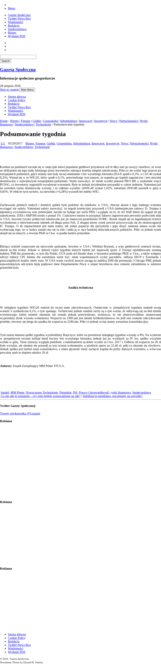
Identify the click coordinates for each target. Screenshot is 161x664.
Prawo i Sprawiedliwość (94, 392)
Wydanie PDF (17, 36)
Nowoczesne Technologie (42, 392)
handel (5, 392)
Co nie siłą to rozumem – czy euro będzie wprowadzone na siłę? (40, 396)
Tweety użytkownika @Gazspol (20, 413)
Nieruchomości (128, 121)
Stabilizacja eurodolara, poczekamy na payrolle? (113, 396)
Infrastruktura (68, 121)
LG (3, 143)
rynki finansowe (121, 392)
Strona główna (17, 96)
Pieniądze (65, 392)
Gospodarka (50, 121)
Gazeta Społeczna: (19, 15)
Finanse (25, 121)
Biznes (12, 32)
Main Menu (27, 89)
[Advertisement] (80, 461)
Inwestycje (101, 121)
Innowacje (85, 121)
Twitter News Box (19, 18)
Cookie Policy (17, 100)
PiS (75, 392)
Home (4, 121)
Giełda (37, 121)
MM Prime (17, 392)
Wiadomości (15, 22)
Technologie (43, 124)
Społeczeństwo (17, 29)
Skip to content (9, 89)
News (113, 121)
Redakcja (13, 25)
